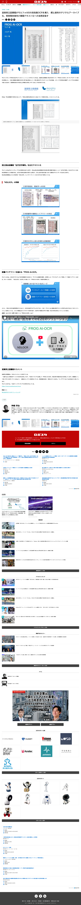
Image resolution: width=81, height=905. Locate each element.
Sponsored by (71, 488)
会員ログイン (28, 724)
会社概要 (28, 901)
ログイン (53, 443)
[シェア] (9, 20)
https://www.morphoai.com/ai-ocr (11, 386)
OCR (5, 399)
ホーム (3, 4)
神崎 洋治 (15, 406)
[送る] (12, 20)
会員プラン (52, 724)
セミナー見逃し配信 (37, 4)
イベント (74, 4)
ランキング (8, 4)
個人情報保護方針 (46, 901)
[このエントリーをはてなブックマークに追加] (14, 20)
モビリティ (68, 4)
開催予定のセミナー (27, 4)
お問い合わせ (34, 901)
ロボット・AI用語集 (16, 4)
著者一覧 (24, 901)
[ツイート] (6, 20)
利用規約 (40, 901)
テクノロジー (61, 4)
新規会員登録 (27, 443)
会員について (46, 4)
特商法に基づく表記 (55, 901)
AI (56, 4)
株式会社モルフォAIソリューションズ (11, 392)
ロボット (52, 4)
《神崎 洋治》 (76, 394)
